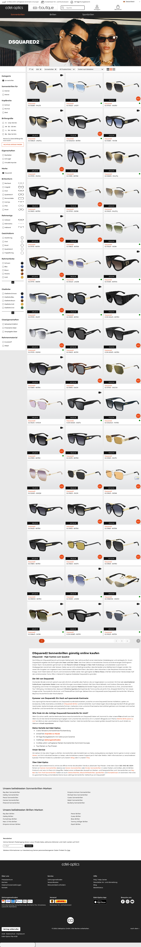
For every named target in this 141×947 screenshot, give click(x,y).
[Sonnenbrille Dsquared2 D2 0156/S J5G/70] (122, 438)
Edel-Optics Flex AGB (9, 936)
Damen (7, 91)
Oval (6, 191)
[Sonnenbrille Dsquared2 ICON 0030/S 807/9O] (122, 333)
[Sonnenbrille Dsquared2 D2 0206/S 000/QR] (45, 474)
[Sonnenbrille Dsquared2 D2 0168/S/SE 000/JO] (122, 579)
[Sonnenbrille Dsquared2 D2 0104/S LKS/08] (84, 262)
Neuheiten (8, 155)
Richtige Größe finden (13, 144)
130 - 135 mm (11, 126)
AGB (3, 934)
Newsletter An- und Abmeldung (105, 882)
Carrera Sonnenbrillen (11, 800)
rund (6, 245)
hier (68, 850)
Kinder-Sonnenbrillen (93, 768)
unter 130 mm (11, 123)
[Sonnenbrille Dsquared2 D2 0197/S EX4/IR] (84, 368)
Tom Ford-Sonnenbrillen (47, 772)
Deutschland (130, 1)
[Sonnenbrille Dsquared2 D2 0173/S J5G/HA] (45, 156)
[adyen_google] (30, 901)
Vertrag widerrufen (11, 929)
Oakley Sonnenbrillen (11, 795)
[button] (14, 7)
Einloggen (97, 9)
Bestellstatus (98, 887)
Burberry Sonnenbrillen (76, 803)
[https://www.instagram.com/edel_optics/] (127, 902)
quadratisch (9, 249)
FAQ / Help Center (100, 879)
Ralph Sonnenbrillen (75, 800)
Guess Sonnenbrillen (75, 797)
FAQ (88, 758)
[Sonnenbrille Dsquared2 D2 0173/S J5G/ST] (45, 297)
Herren (7, 94)
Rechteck (8, 183)
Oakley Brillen (8, 816)
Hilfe (95, 876)
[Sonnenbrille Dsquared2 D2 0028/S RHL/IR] (45, 86)
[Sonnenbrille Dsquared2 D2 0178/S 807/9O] (45, 438)
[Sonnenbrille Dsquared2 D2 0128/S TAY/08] (122, 121)
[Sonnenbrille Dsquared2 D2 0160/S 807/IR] (84, 333)
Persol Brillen (76, 813)
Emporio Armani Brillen (11, 824)
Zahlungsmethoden (53, 740)
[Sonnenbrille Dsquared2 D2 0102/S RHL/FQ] (122, 192)
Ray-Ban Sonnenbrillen (11, 792)
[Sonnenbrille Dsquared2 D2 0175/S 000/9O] (122, 86)
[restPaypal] (19, 901)
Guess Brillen (76, 816)
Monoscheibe (9, 198)
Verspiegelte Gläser (11, 331)
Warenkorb (118, 9)
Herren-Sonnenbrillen (73, 768)
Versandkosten (53, 882)
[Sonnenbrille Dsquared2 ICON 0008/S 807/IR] (84, 615)
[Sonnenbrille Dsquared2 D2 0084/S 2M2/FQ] (45, 121)
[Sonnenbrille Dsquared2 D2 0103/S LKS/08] (84, 579)
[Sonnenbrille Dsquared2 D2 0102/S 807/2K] (122, 615)
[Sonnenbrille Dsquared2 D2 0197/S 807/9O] (84, 509)
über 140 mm (11, 134)
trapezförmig (9, 253)
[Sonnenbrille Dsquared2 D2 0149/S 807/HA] (122, 262)
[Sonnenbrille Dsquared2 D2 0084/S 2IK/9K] (45, 615)
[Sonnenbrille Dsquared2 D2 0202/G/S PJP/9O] (122, 403)
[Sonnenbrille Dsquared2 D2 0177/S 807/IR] (45, 227)
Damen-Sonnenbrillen (48, 768)
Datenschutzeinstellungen (11, 885)
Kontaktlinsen (113, 772)
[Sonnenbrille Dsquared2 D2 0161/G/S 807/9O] (45, 579)
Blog (72, 758)
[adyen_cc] (3, 901)
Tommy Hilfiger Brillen (79, 821)
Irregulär (7, 187)
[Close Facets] (13, 69)
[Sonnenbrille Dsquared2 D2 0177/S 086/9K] (45, 262)
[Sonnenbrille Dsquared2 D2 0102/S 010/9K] (122, 227)
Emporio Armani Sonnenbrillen (79, 792)
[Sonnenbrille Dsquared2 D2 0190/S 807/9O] (122, 544)
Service (50, 876)
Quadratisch (9, 194)
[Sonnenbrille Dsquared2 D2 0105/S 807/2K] (84, 297)
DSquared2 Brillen (71, 704)
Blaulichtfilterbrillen (87, 772)
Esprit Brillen (76, 824)
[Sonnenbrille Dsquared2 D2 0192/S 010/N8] (122, 474)
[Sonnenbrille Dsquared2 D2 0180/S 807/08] (84, 227)
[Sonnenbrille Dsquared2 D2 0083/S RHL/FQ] (122, 156)
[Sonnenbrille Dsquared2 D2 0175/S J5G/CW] (122, 368)
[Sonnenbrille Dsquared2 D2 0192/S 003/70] (84, 544)
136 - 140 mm (11, 130)
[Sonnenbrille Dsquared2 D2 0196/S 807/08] (122, 509)
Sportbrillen (100, 772)
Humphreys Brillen (10, 819)
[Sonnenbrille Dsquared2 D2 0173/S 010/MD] (45, 333)
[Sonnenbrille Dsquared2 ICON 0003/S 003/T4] (84, 403)
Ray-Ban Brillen (8, 813)
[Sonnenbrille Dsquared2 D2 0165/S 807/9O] (45, 192)
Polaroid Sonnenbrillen (11, 803)
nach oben (134, 928)
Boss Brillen (75, 819)
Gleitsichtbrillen (74, 772)
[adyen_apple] (25, 901)
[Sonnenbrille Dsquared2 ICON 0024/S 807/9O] (122, 297)
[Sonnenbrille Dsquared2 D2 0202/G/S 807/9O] (84, 121)
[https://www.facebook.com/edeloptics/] (123, 902)
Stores (34, 755)
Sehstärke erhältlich (11, 324)
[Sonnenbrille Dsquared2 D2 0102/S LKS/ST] (84, 86)
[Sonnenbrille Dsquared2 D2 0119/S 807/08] (84, 156)
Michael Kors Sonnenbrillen (78, 795)
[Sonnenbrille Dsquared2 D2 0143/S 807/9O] (45, 509)
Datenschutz (10, 934)
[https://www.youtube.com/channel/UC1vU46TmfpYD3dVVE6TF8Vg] (132, 902)
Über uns (5, 876)
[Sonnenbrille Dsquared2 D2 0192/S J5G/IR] (84, 474)
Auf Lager (8, 159)
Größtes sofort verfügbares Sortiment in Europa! (23, 2)
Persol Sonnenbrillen (10, 797)
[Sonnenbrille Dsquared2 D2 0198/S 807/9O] (45, 544)
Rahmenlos (8, 224)
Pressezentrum (7, 879)
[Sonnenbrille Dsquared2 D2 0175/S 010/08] (84, 192)
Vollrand (7, 220)
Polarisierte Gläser (11, 328)
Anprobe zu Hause (52, 734)
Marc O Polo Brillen (10, 821)
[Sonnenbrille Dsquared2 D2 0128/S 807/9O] (45, 368)
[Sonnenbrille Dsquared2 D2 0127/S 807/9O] (84, 438)
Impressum (20, 934)
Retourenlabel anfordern (57, 885)
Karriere (4, 882)
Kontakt (4, 887)
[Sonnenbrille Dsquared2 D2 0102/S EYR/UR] (45, 403)
